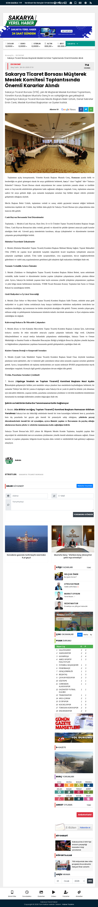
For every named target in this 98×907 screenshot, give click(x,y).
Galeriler (41, 896)
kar (64, 181)
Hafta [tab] (86, 635)
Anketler (79, 896)
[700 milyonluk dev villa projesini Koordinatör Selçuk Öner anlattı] (63, 865)
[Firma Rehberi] (70, 3)
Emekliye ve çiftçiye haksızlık (76, 606)
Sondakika (26, 896)
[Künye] (85, 3)
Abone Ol (54, 109)
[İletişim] (65, 3)
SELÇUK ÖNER (71, 574)
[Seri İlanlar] (75, 3)
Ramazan (75, 177)
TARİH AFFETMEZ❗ (71, 587)
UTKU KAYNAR (71, 583)
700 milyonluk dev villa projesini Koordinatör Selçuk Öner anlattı (82, 864)
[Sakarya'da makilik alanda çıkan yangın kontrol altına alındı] (74, 762)
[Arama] (59, 3)
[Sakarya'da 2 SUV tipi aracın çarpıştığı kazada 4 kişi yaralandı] (63, 845)
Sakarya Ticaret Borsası (31, 474)
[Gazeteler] (80, 3)
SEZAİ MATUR (71, 603)
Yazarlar (66, 896)
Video (53, 896)
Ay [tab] (91, 635)
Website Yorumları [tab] (85, 486)
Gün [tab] (80, 635)
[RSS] (90, 3)
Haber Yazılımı (68, 904)
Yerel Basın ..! (69, 596)
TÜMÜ (89, 567)
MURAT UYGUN (72, 593)
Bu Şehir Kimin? (70, 577)
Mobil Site (12, 896)
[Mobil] (55, 3)
